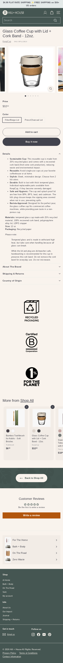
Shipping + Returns (11, 619)
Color (6, 114)
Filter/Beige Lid (12, 120)
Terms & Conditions (28, 653)
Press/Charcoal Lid (34, 120)
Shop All (27, 400)
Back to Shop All (33, 478)
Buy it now (32, 141)
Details (6, 154)
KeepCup (7, 41)
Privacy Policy (9, 653)
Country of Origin (12, 280)
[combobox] (31, 20)
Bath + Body (8, 584)
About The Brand (12, 266)
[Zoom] (51, 88)
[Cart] (51, 12)
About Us (7, 608)
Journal (6, 616)
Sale (5, 592)
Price (5, 101)
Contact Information (12, 656)
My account (8, 596)
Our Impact (7, 612)
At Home (6, 580)
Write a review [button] (31, 515)
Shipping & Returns (13, 273)
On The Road (8, 588)
